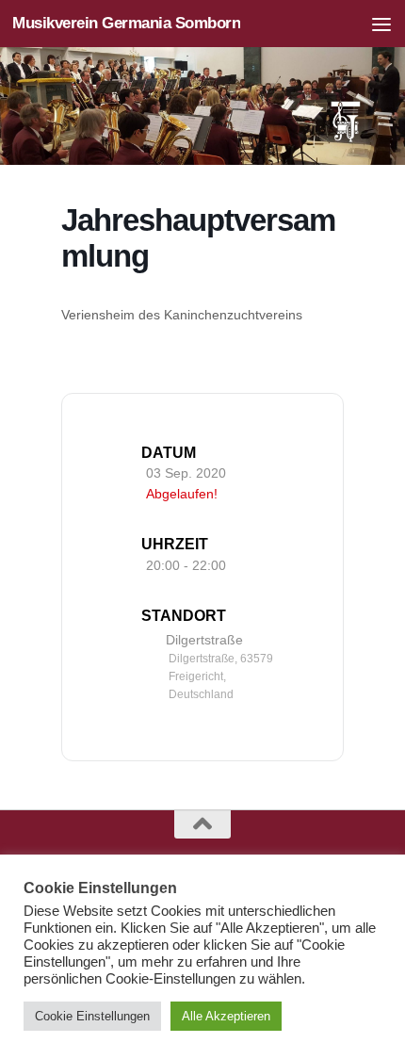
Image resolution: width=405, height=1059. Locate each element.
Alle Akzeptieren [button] (226, 1016)
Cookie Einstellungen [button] (92, 1016)
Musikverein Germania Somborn (126, 23)
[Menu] (381, 23)
